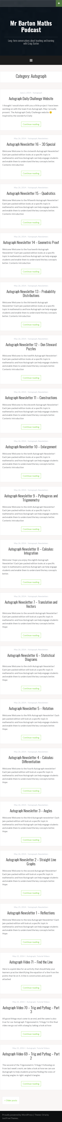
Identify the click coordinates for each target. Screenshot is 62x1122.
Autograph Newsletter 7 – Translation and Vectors (31, 604)
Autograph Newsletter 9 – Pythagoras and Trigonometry (31, 498)
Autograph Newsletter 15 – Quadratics (31, 193)
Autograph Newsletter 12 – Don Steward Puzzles (31, 346)
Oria (44, 1114)
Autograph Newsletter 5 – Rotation (31, 708)
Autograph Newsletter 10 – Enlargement (31, 446)
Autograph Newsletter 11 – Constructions (31, 397)
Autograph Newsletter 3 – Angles (31, 810)
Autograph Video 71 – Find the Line (31, 962)
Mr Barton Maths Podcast (31, 26)
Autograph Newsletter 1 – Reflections (31, 913)
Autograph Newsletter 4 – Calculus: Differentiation (31, 759)
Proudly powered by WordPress (17, 1114)
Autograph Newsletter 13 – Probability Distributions (31, 293)
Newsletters (43, 138)
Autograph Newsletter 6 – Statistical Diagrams (31, 657)
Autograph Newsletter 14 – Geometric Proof (31, 242)
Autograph (37, 93)
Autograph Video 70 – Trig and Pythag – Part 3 (31, 1009)
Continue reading (31, 124)
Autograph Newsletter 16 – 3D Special (31, 144)
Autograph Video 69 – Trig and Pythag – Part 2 (31, 1056)
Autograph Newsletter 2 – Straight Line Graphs (31, 861)
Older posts (11, 1100)
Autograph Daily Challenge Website (31, 98)
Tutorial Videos (43, 956)
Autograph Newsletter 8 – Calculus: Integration (31, 551)
